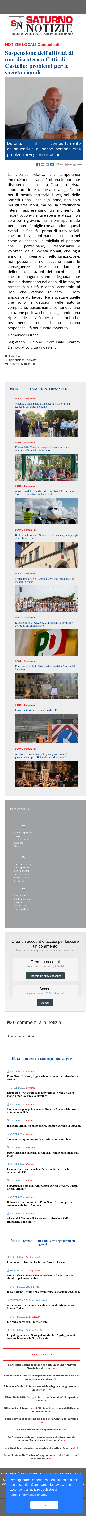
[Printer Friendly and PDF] (69, 165)
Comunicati (48, 44)
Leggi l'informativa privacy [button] (28, 1494)
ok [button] (44, 1505)
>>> (54, 1368)
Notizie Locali (20, 44)
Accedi (45, 1002)
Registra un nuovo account (45, 976)
